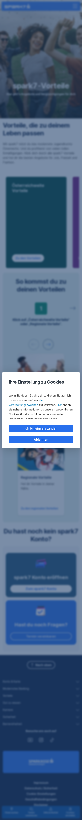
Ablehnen (41, 439)
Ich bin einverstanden (41, 428)
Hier (59, 404)
